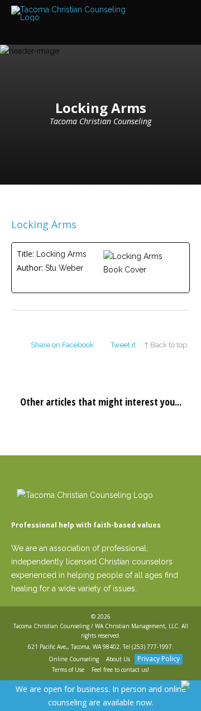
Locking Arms (43, 224)
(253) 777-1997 (152, 647)
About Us (118, 659)
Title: (25, 253)
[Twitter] (38, 659)
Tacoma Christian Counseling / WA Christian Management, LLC (95, 626)
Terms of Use (68, 670)
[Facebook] (25, 659)
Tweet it (123, 345)
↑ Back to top (165, 345)
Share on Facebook (62, 345)
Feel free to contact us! (120, 670)
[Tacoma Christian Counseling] (72, 14)
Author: (30, 267)
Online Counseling (74, 659)
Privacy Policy (158, 658)
